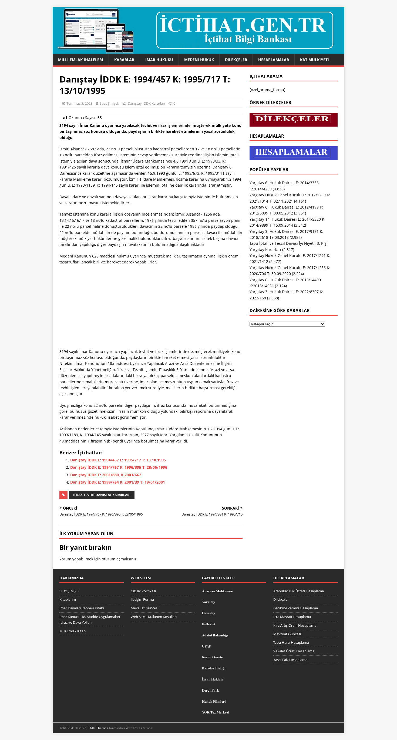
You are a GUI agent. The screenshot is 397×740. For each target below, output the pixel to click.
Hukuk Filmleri (214, 701)
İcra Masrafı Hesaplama (292, 616)
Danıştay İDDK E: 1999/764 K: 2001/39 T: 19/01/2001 (117, 482)
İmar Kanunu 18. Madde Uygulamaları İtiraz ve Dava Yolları (89, 619)
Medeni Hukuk (199, 59)
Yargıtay (208, 601)
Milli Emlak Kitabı (72, 631)
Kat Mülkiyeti (314, 59)
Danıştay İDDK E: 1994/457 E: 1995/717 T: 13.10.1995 (118, 460)
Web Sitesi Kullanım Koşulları (154, 616)
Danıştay (208, 612)
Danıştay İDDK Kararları (146, 103)
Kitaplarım (67, 599)
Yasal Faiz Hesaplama (290, 659)
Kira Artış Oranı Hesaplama (294, 625)
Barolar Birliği (214, 667)
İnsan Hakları (212, 679)
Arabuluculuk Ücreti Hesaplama (298, 591)
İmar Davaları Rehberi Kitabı (81, 608)
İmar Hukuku (159, 59)
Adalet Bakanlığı (215, 634)
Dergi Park (210, 690)
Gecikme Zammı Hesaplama (295, 608)
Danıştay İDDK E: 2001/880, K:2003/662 (105, 474)
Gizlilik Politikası (143, 591)
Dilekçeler (236, 59)
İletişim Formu (142, 599)
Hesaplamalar (273, 59)
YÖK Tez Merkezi (215, 712)
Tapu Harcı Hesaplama (291, 642)
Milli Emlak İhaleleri (80, 59)
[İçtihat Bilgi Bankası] (198, 51)
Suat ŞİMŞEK (69, 591)
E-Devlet (208, 623)
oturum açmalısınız (119, 558)
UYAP (206, 646)
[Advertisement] (151, 308)
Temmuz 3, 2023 (79, 103)
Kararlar (124, 59)
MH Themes (99, 728)
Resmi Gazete (212, 656)
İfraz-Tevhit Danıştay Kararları (101, 495)
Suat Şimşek (109, 103)
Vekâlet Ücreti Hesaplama (293, 651)
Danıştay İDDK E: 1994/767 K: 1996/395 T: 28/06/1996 (118, 467)
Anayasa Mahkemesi (217, 590)
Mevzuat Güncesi (144, 608)
